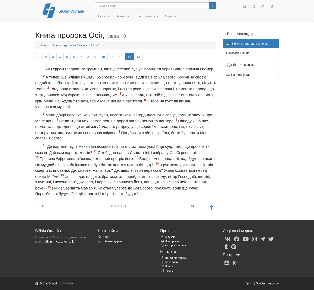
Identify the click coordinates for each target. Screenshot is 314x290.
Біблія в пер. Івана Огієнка (68, 45)
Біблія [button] (102, 16)
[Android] (235, 262)
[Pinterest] (233, 246)
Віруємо (170, 237)
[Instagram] (254, 239)
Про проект (172, 241)
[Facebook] (236, 239)
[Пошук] (212, 5)
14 (138, 57)
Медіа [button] (169, 16)
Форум (169, 270)
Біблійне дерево (113, 241)
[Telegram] (262, 239)
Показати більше (237, 52)
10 (103, 57)
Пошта (169, 266)
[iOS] (226, 262)
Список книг (118, 206)
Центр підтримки (175, 258)
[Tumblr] (226, 246)
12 (120, 57)
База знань (172, 262)
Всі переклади (240, 74)
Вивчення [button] (123, 16)
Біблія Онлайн (71, 11)
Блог (106, 237)
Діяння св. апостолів (60, 241)
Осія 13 (96, 45)
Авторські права (175, 245)
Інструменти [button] (147, 16)
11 (112, 57)
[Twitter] (271, 239)
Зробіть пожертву (267, 283)
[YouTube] (246, 239)
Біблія (42, 45)
